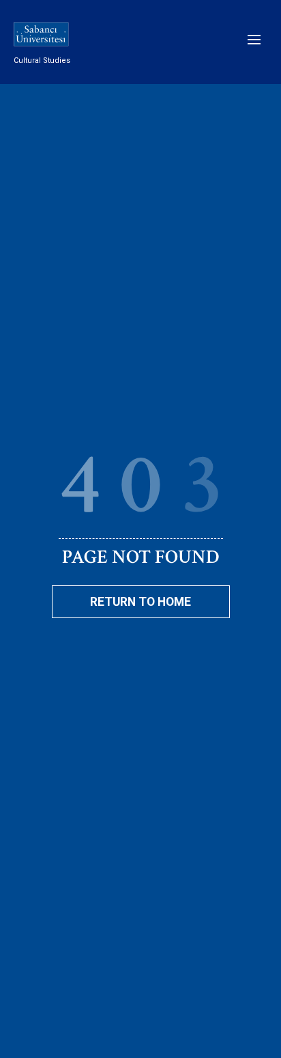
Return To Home (140, 602)
